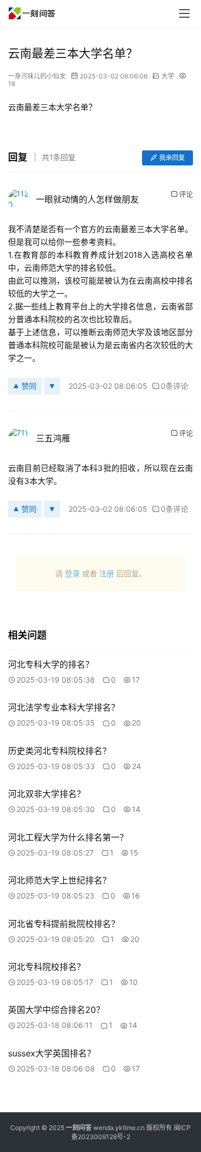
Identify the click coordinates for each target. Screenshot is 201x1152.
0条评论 (174, 385)
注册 (106, 573)
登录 (72, 573)
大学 (167, 76)
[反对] (52, 386)
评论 (186, 194)
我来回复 (172, 158)
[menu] (184, 13)
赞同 (28, 385)
